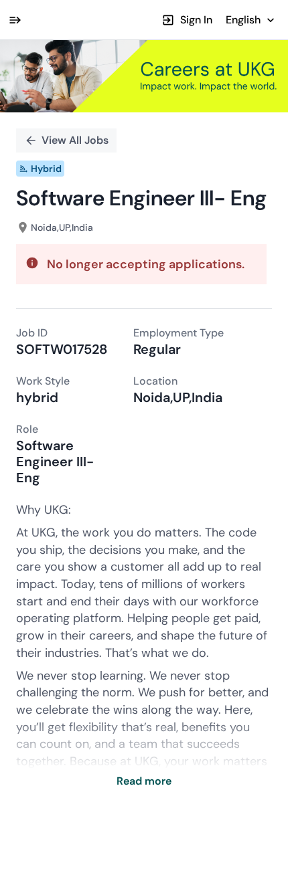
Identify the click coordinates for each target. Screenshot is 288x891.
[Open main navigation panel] (14, 19)
